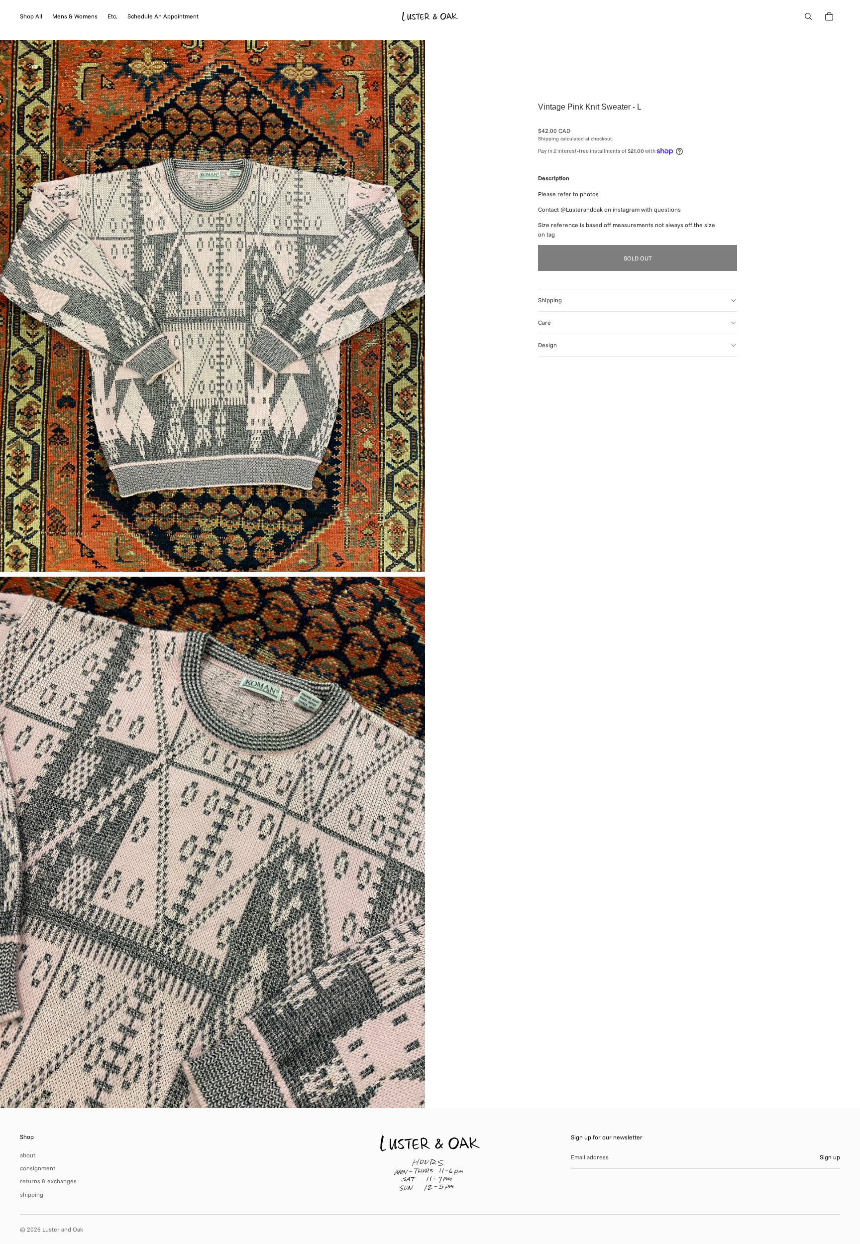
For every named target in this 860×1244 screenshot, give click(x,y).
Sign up (830, 1157)
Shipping (550, 300)
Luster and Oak (62, 1229)
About (27, 1155)
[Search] (808, 16)
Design (547, 345)
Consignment (37, 1168)
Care (544, 322)
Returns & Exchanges (48, 1181)
